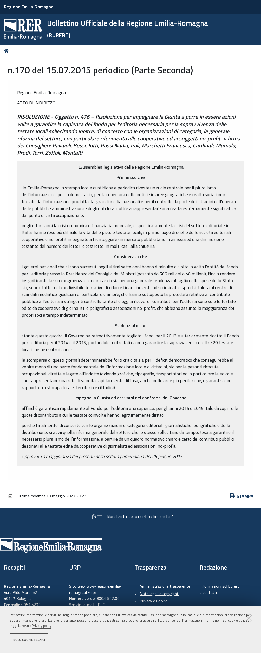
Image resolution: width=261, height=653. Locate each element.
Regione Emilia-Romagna (28, 6)
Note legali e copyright (159, 593)
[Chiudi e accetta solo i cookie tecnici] (249, 618)
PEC (101, 604)
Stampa (245, 496)
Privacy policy (41, 625)
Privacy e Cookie (153, 601)
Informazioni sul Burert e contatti (219, 589)
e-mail (88, 604)
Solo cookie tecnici (29, 639)
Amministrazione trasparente (165, 586)
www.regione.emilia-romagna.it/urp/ (95, 589)
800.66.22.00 (108, 598)
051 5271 (32, 604)
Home (7, 50)
